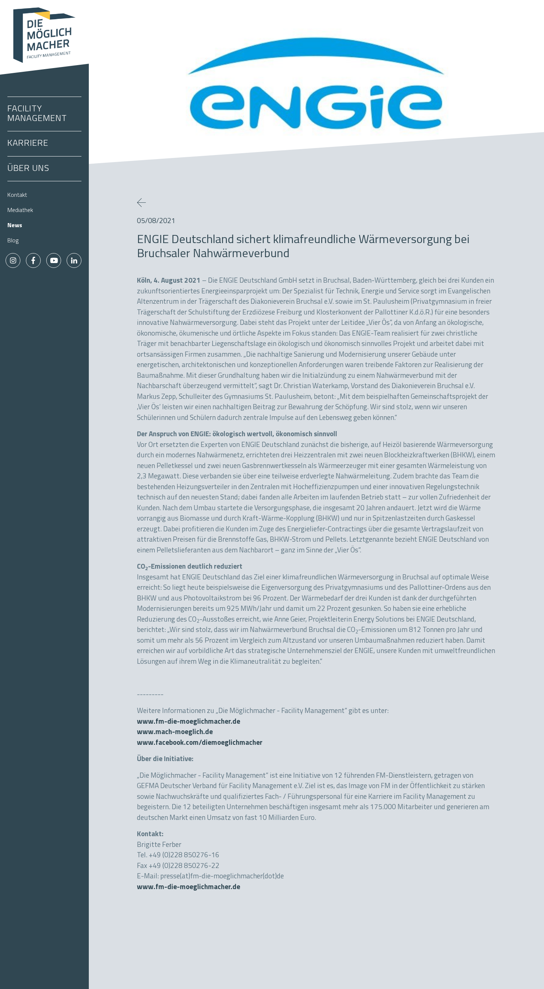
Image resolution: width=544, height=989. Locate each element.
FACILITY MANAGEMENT (37, 114)
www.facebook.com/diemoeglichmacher (199, 743)
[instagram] (13, 260)
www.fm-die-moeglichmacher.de (188, 722)
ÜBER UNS (28, 168)
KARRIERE (27, 143)
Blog (13, 241)
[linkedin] (74, 260)
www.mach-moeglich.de (175, 732)
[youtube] (53, 260)
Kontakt (17, 195)
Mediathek (20, 210)
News (14, 226)
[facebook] (33, 260)
